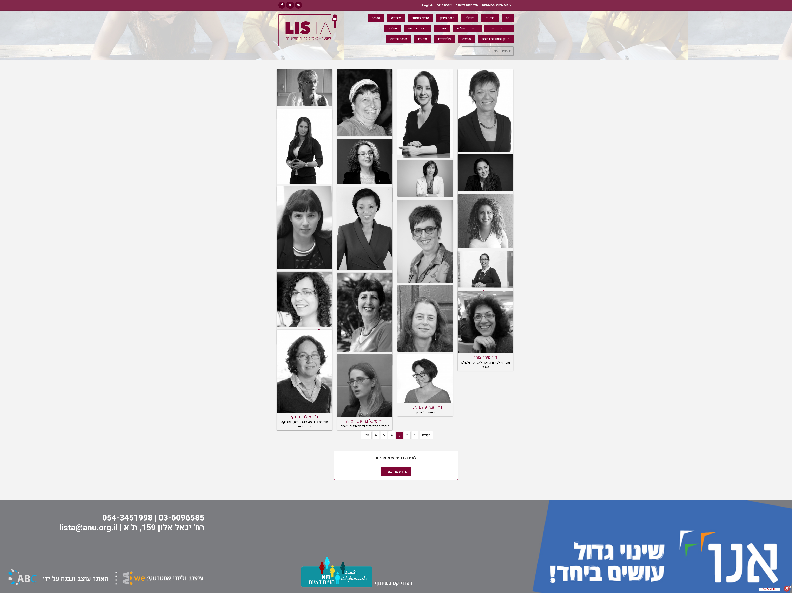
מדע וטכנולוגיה (499, 28)
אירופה (396, 17)
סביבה (466, 38)
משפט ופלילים (467, 28)
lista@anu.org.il (89, 528)
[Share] (298, 5)
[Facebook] (281, 5)
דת (507, 17)
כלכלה (470, 17)
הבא (366, 435)
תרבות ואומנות (417, 28)
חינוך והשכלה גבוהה (495, 38)
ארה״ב (376, 17)
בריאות (490, 17)
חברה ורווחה (398, 38)
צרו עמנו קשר (396, 471)
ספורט (422, 38)
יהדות (442, 28)
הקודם (426, 435)
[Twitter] (290, 5)
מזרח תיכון (447, 17)
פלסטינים (444, 38)
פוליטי (392, 28)
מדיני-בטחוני (420, 17)
